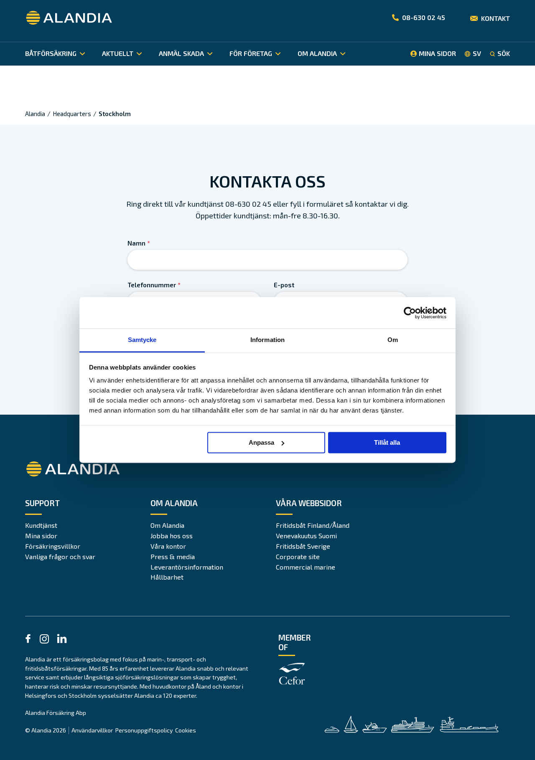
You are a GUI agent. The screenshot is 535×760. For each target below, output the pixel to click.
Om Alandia (167, 525)
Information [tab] (267, 339)
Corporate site (298, 556)
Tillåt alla (387, 442)
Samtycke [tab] (142, 339)
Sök (503, 53)
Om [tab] (392, 339)
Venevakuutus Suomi (306, 536)
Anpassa (261, 442)
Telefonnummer (154, 285)
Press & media (172, 556)
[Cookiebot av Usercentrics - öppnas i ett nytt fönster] (409, 313)
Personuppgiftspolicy (144, 730)
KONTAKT (495, 18)
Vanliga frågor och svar (60, 556)
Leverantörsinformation (186, 567)
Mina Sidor (437, 53)
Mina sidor (41, 536)
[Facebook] (28, 640)
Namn (138, 243)
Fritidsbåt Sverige (303, 546)
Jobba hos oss (171, 536)
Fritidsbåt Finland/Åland (312, 525)
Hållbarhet (166, 577)
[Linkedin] (62, 639)
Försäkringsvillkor (52, 546)
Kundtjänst (41, 525)
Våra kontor (168, 546)
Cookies (185, 730)
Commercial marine (305, 567)
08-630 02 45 (423, 17)
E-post (284, 285)
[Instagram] (44, 640)
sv (477, 53)
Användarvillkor (92, 730)
